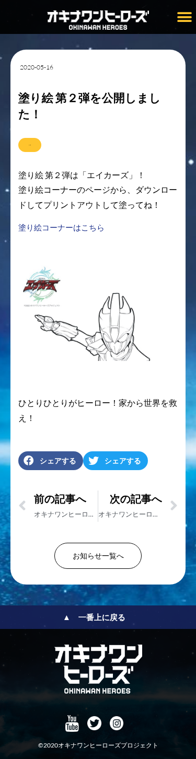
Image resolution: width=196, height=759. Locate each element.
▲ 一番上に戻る (94, 617)
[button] (184, 17)
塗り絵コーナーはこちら (61, 227)
